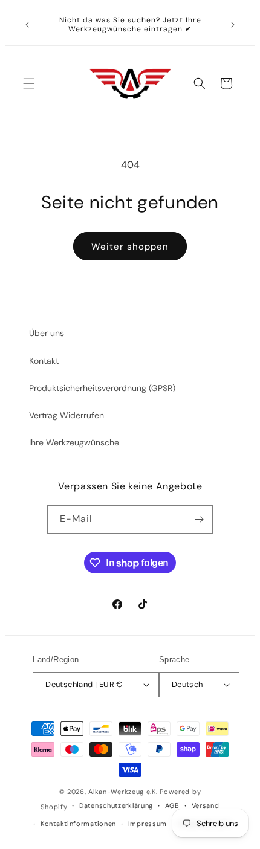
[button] (29, 83)
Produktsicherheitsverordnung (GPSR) (102, 388)
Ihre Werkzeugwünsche (74, 442)
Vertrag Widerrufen (66, 415)
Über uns (46, 333)
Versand (205, 805)
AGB (172, 805)
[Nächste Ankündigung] (232, 24)
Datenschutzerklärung (116, 805)
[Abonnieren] (199, 519)
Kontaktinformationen (78, 823)
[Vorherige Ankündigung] (27, 24)
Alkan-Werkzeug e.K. (124, 791)
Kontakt (44, 360)
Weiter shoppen (130, 246)
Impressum (147, 823)
